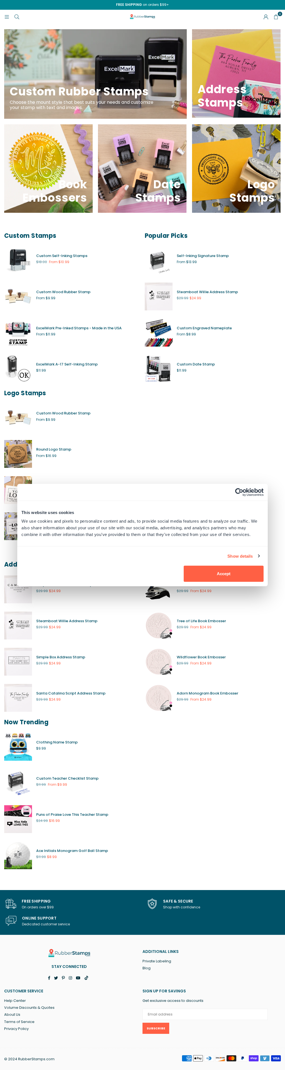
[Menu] (7, 16)
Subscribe (156, 1028)
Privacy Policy (16, 1028)
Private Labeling (156, 961)
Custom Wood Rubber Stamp (63, 292)
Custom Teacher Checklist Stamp (67, 778)
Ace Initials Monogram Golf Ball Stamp (72, 850)
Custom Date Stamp (196, 364)
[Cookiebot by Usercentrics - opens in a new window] (239, 492)
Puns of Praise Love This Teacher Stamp (72, 814)
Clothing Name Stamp (57, 742)
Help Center (15, 1000)
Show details (240, 555)
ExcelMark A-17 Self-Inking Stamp (67, 364)
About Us (12, 1014)
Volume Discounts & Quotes (29, 1007)
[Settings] (266, 17)
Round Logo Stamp (53, 449)
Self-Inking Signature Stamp (203, 255)
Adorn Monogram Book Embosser (207, 693)
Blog (146, 968)
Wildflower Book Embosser (201, 657)
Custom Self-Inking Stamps (61, 255)
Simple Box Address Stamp (60, 657)
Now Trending (26, 722)
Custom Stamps (30, 235)
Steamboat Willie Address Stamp (207, 292)
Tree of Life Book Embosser (201, 621)
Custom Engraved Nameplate (204, 328)
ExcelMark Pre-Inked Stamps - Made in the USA (79, 328)
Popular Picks (166, 235)
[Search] (17, 16)
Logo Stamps (25, 393)
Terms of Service (19, 1021)
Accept (223, 573)
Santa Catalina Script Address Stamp (70, 693)
